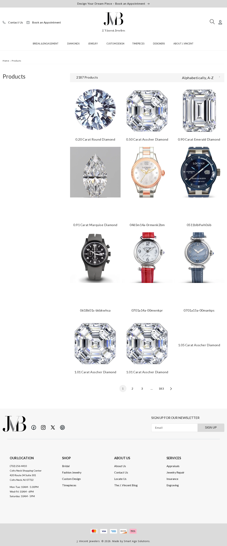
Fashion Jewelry (71, 472)
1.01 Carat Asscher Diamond (95, 372)
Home (6, 60)
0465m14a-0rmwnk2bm (147, 225)
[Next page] (170, 388)
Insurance (172, 478)
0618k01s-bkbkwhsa (95, 310)
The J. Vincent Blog (126, 485)
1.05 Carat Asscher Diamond (199, 345)
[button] (46, 44)
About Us (120, 466)
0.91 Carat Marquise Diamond (95, 225)
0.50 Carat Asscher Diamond (147, 139)
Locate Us (120, 478)
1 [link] (123, 388)
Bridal (66, 466)
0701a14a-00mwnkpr (147, 310)
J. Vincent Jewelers (88, 541)
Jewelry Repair (175, 472)
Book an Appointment (46, 22)
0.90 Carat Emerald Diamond (199, 139)
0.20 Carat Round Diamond (95, 139)
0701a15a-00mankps (199, 310)
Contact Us (15, 22)
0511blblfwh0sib (199, 225)
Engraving (173, 485)
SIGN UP (211, 427)
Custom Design (71, 478)
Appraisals (173, 466)
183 (161, 388)
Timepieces (69, 485)
